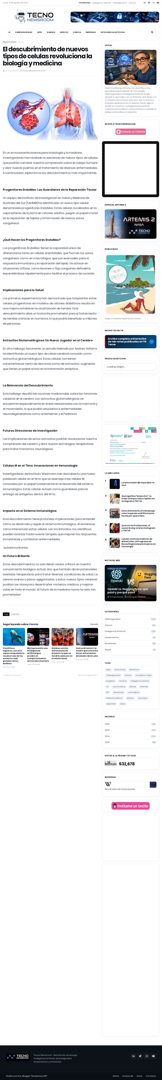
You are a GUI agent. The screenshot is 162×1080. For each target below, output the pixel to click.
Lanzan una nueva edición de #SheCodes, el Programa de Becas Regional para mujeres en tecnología (139, 543)
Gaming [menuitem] (51, 32)
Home (116, 1075)
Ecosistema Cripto (144, 675)
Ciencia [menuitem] (77, 32)
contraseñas (133, 692)
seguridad (111, 703)
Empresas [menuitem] (91, 32)
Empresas (110, 681)
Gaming (122, 681)
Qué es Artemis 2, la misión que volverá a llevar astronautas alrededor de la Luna (87, 652)
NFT (107, 692)
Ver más (94, 624)
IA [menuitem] (9, 32)
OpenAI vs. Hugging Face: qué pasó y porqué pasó (127, 591)
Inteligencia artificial (101, 3)
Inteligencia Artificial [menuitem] (113, 32)
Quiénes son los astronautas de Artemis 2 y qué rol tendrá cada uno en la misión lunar (62, 653)
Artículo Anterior (12, 675)
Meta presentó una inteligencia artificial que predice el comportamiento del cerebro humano (38, 654)
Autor (139, 1075)
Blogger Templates (32, 1075)
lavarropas (142, 698)
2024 (130, 736)
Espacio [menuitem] (64, 32)
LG (107, 686)
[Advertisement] (130, 398)
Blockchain (134, 669)
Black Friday (120, 669)
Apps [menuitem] (39, 32)
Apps (108, 669)
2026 (130, 724)
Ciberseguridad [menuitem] (23, 32)
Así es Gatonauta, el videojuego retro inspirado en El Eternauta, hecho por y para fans (138, 513)
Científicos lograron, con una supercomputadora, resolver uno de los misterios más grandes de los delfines (14, 656)
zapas (130, 649)
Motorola (144, 686)
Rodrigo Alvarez (12, 70)
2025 (130, 730)
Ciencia (132, 3)
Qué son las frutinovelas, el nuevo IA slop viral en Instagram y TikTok (138, 528)
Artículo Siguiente (87, 675)
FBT (45, 1075)
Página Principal (9, 42)
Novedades (130, 643)
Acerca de (127, 1075)
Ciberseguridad (120, 3)
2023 (130, 742)
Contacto (151, 1075)
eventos (130, 698)
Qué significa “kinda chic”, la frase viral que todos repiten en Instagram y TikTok (138, 498)
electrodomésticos (114, 698)
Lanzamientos (130, 637)
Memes (133, 686)
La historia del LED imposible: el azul (138, 483)
